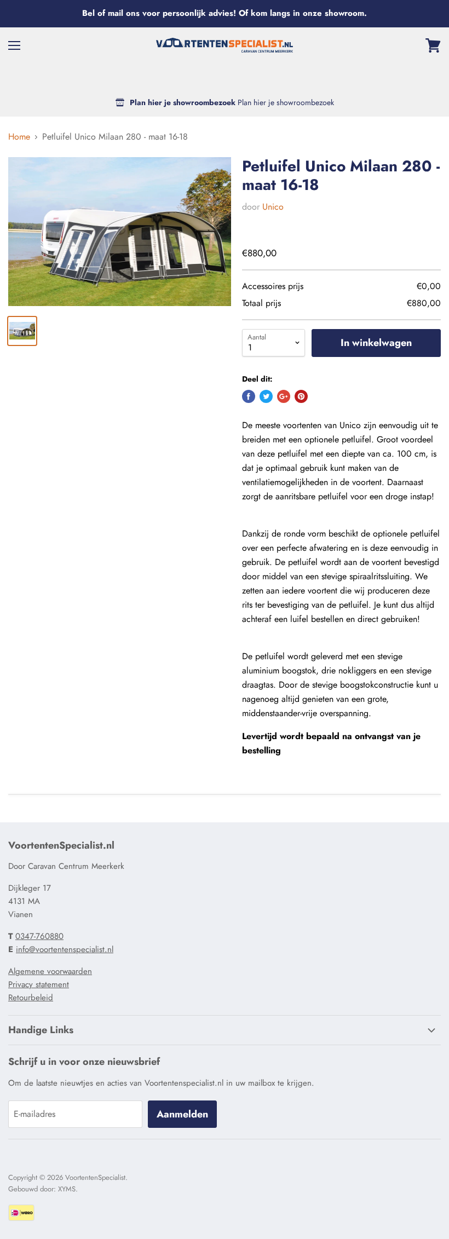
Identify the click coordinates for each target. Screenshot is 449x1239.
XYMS (67, 1189)
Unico (273, 206)
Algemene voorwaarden (50, 971)
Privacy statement (38, 984)
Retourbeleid (30, 998)
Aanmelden (182, 1114)
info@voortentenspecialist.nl (64, 949)
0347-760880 (39, 936)
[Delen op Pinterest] (301, 396)
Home (19, 137)
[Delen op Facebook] (248, 396)
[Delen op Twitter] (266, 396)
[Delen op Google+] (283, 396)
